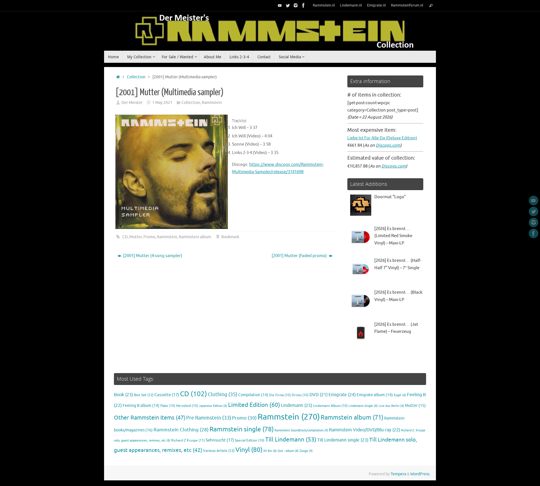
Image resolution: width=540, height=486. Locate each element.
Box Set (144, 395)
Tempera (398, 474)
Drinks (300, 395)
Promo (149, 237)
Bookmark (230, 237)
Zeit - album (288, 451)
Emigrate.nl (376, 5)
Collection (136, 77)
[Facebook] (303, 5)
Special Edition (249, 440)
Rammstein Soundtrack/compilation (301, 430)
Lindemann (296, 405)
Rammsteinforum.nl (407, 5)
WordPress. (420, 474)
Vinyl (248, 450)
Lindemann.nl (351, 5)
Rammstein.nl (324, 5)
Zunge (306, 451)
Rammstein (212, 102)
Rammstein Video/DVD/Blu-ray (364, 430)
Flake (167, 406)
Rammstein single (242, 429)
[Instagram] (296, 5)
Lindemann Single (363, 406)
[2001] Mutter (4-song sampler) (152, 255)
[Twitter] (288, 5)
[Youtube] (280, 5)
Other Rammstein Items (149, 417)
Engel (400, 395)
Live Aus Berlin (391, 406)
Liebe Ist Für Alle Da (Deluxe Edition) (382, 138)
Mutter (135, 237)
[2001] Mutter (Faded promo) (300, 255)
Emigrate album (375, 395)
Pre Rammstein (208, 418)
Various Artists (219, 451)
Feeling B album (141, 405)
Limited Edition (254, 405)
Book (123, 395)
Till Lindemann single (342, 440)
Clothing (222, 394)
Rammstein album (195, 237)
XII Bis (270, 451)
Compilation (253, 395)
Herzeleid (187, 406)
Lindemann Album (330, 406)
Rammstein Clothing (181, 430)
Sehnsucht (220, 440)
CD (125, 237)
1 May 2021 (162, 102)
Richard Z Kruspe (188, 440)
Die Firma (280, 395)
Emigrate (342, 395)
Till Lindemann (290, 439)
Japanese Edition (213, 406)
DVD (318, 395)
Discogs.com (388, 145)
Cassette (166, 394)
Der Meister (132, 102)
